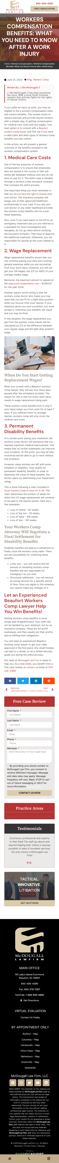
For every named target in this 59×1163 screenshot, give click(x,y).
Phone (11, 739)
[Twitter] (29, 1082)
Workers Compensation (21, 64)
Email (10, 730)
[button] (10, 681)
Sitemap (41, 1146)
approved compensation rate (23, 283)
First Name (13, 711)
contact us (32, 667)
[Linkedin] (46, 1082)
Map (35, 1033)
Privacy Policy (30, 1146)
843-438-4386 (44, 3)
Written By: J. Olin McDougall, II (23, 87)
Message (12, 748)
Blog (29, 79)
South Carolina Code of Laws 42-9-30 (24, 490)
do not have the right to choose (30, 193)
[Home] (9, 1159)
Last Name (13, 720)
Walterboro (27, 1056)
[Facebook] (12, 1082)
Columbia (27, 1039)
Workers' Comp (41, 79)
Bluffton (27, 1033)
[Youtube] (37, 1082)
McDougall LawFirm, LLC (28, 1143)
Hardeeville (27, 1045)
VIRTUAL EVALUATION (30, 1011)
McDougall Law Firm (28, 660)
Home (7, 64)
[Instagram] (21, 1082)
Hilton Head (26, 1050)
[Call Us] (29, 1159)
